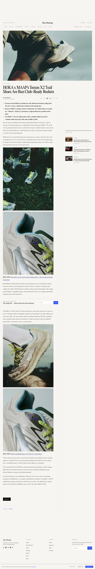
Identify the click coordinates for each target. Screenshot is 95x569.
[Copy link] (41, 98)
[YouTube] (10, 547)
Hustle (11, 26)
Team (50, 548)
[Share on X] (44, 98)
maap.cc (7, 499)
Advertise (51, 545)
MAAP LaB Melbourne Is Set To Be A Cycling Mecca (26, 454)
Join (56, 302)
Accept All (89, 566)
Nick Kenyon (7, 97)
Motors (39, 26)
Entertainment (19, 26)
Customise (72, 566)
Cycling (5, 508)
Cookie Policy (33, 566)
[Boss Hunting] (47, 22)
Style (45, 26)
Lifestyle (33, 26)
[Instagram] (3, 547)
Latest (5, 26)
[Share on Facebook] (47, 98)
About (50, 542)
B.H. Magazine (87, 26)
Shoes (8, 83)
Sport (50, 26)
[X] (8, 547)
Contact (51, 550)
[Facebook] (6, 547)
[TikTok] (12, 547)
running (11, 508)
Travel (26, 26)
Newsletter (79, 26)
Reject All (80, 566)
